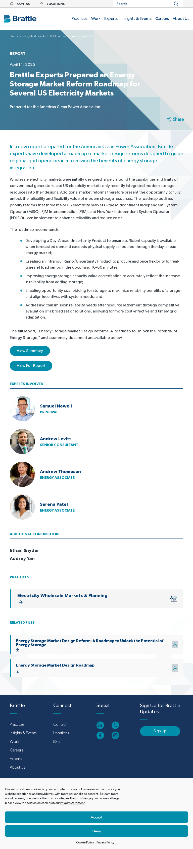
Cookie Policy (85, 842)
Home (14, 36)
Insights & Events (34, 36)
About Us (17, 767)
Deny (96, 831)
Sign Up (160, 731)
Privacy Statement (72, 803)
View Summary (30, 350)
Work (14, 741)
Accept (97, 817)
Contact (59, 724)
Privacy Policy (105, 842)
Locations (61, 733)
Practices (17, 724)
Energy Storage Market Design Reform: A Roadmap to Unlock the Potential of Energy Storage (89, 642)
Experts (16, 758)
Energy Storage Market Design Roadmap (55, 665)
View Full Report (31, 365)
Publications (58, 36)
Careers (16, 750)
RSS (56, 741)
